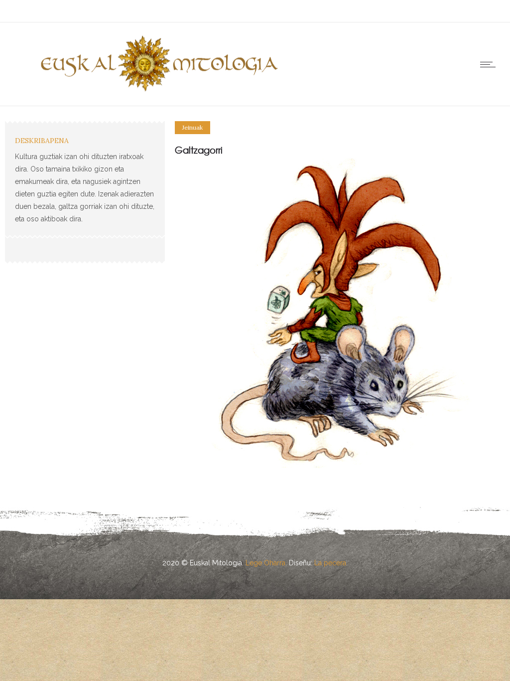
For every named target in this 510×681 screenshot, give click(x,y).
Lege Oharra (265, 563)
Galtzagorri (199, 150)
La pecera (330, 563)
